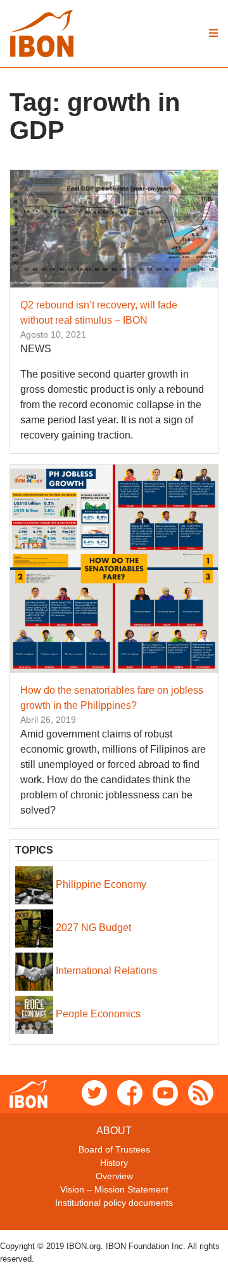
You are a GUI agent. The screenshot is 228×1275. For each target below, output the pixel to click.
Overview (114, 1176)
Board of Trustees (114, 1149)
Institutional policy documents (114, 1203)
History (114, 1163)
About (114, 1130)
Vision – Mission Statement (114, 1189)
